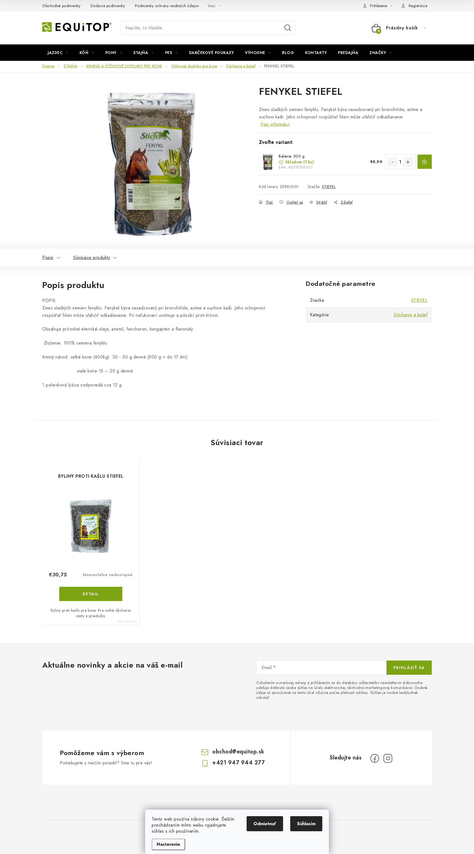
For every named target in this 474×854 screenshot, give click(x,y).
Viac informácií (275, 124)
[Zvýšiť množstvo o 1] (408, 162)
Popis (47, 257)
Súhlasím (306, 824)
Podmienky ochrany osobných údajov (167, 5)
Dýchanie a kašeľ (410, 315)
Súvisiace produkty (91, 257)
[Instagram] (387, 758)
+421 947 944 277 (238, 763)
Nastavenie (168, 844)
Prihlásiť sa (409, 667)
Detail (91, 594)
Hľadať (287, 28)
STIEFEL (329, 186)
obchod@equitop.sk (238, 752)
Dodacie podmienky (108, 5)
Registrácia (418, 5)
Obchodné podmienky (61, 5)
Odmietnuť (264, 824)
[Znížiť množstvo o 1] (392, 162)
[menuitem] (58, 52)
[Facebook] (374, 758)
